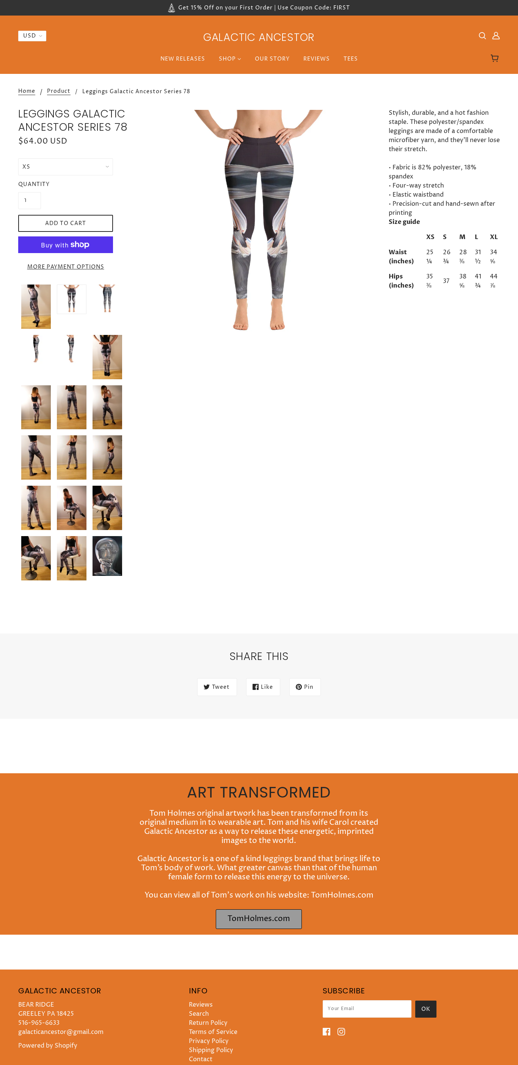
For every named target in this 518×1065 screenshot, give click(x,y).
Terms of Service (213, 1032)
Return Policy (208, 1023)
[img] (482, 35)
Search (199, 1014)
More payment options (65, 267)
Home (26, 92)
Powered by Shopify (47, 1046)
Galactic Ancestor (259, 37)
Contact (200, 1059)
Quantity (29, 184)
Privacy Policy (209, 1041)
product (59, 92)
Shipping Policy (211, 1050)
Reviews (201, 1005)
